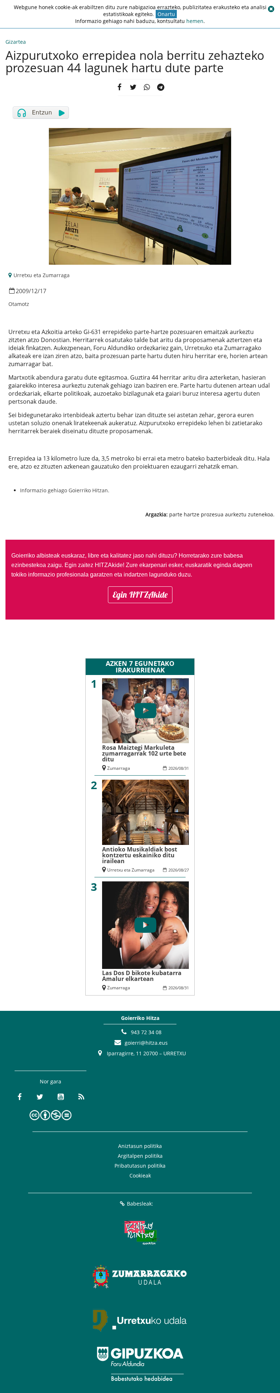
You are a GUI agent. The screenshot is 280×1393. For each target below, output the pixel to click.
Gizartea (15, 41)
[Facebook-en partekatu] (119, 87)
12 (34, 291)
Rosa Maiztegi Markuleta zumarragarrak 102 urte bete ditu (144, 753)
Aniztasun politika (140, 1145)
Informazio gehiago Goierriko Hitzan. (64, 490)
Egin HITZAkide (140, 594)
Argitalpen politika (140, 1155)
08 (181, 768)
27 (186, 870)
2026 (172, 768)
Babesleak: (140, 1203)
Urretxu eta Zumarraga (41, 275)
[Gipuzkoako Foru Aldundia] (140, 1364)
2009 (22, 291)
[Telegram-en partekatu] (160, 87)
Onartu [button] (166, 14)
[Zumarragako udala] (140, 1276)
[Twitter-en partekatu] (133, 87)
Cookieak (140, 1175)
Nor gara (50, 1081)
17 (43, 291)
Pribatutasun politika (140, 1165)
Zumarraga (118, 768)
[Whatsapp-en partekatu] (146, 87)
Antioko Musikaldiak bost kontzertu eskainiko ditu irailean (139, 855)
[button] (270, 9)
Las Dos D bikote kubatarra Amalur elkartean (142, 976)
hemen (194, 21)
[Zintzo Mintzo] (140, 1232)
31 (186, 768)
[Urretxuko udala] (140, 1320)
